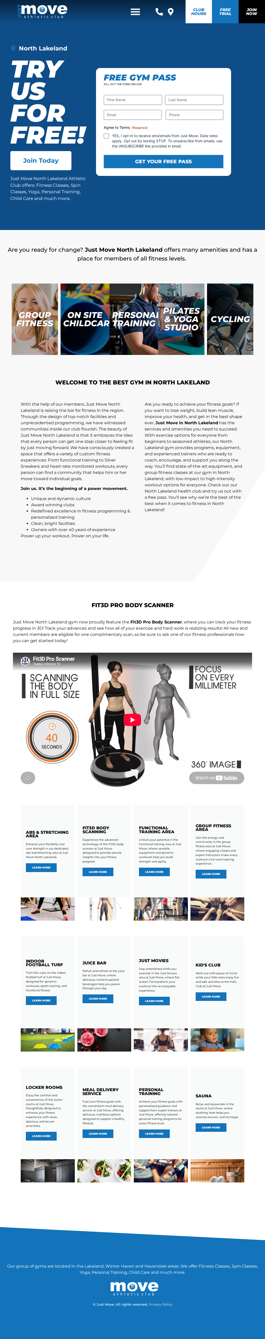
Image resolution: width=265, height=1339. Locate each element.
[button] (135, 11)
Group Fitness (34, 319)
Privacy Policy (160, 1304)
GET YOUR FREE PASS (163, 161)
